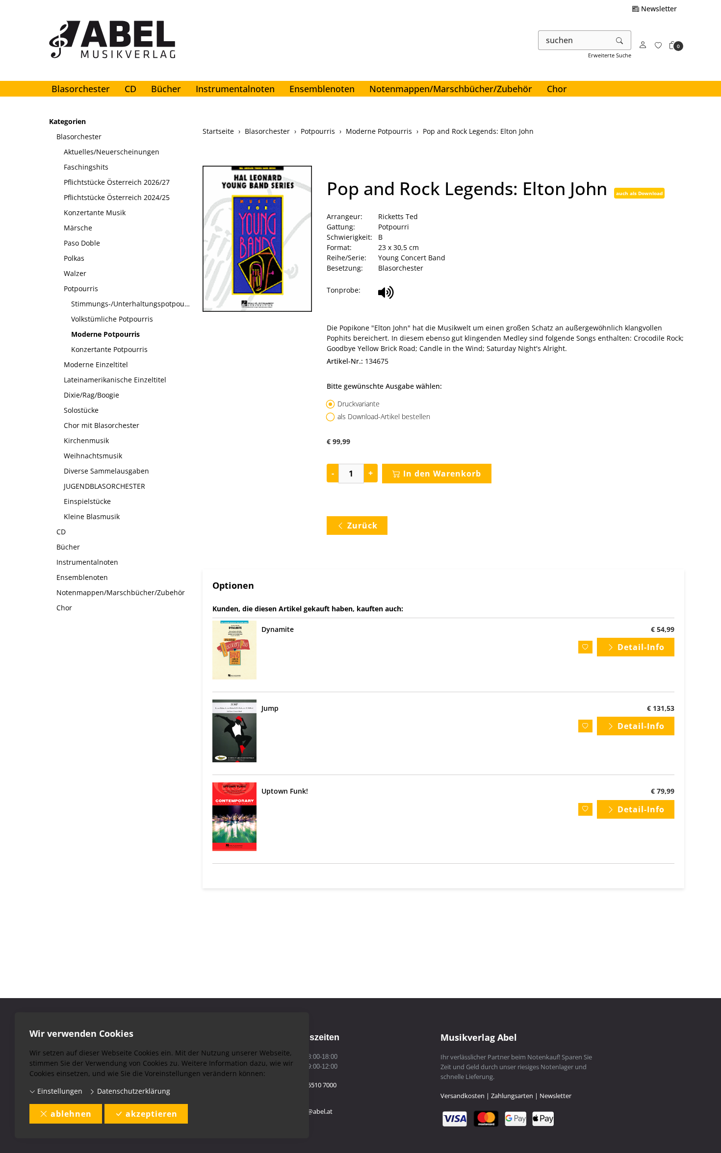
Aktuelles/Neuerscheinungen (111, 151)
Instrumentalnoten (235, 89)
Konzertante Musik (95, 212)
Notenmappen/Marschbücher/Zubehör (450, 89)
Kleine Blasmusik (92, 516)
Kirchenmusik (86, 440)
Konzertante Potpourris (109, 349)
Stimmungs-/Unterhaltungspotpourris (133, 303)
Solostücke (81, 410)
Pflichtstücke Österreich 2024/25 (117, 197)
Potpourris (81, 288)
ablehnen (71, 1113)
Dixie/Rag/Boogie (91, 395)
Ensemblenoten (322, 89)
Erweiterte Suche (609, 55)
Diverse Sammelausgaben (106, 471)
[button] (673, 45)
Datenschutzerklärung (132, 1091)
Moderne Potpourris (105, 334)
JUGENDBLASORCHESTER (104, 486)
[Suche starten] (620, 40)
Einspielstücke (87, 501)
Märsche (78, 227)
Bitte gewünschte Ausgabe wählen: (384, 386)
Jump (270, 708)
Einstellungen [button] (58, 1091)
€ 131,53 (660, 708)
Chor (557, 89)
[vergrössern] (257, 239)
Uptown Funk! (284, 791)
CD (130, 89)
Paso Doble (82, 243)
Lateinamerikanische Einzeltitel (115, 379)
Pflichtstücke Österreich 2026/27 (117, 182)
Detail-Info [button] (641, 647)
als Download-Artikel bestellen (383, 416)
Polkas (74, 258)
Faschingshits (86, 167)
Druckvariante (358, 403)
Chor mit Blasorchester (101, 425)
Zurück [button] (362, 525)
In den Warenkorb (442, 473)
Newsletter (658, 8)
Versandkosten (462, 1095)
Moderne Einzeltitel (96, 364)
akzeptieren (152, 1113)
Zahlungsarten (512, 1095)
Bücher (166, 89)
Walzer (75, 273)
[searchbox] (573, 40)
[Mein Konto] (643, 45)
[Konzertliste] (658, 45)
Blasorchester (81, 89)
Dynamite (277, 629)
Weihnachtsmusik (93, 455)
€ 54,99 (662, 629)
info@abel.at (314, 1111)
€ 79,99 (662, 791)
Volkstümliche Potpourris (112, 319)
